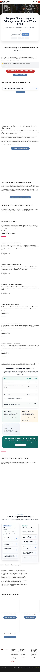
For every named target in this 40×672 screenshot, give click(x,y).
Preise (19, 38)
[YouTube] (36, 1)
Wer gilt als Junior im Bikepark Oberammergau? (28, 547)
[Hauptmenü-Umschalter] (39, 2)
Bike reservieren (25, 34)
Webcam (27, 38)
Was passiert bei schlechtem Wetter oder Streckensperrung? (9, 556)
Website (23, 132)
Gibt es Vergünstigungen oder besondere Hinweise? (28, 553)
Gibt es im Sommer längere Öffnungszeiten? (8, 544)
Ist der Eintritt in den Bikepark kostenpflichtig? (28, 542)
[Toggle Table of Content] (24, 50)
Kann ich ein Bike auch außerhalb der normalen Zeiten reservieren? (9, 550)
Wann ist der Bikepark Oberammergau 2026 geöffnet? (9, 538)
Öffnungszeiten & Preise (16, 34)
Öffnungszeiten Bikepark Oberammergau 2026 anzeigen (13, 88)
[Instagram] (34, 1)
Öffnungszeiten (14, 38)
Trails (23, 38)
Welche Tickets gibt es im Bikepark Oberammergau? (27, 537)
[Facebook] (33, 1)
